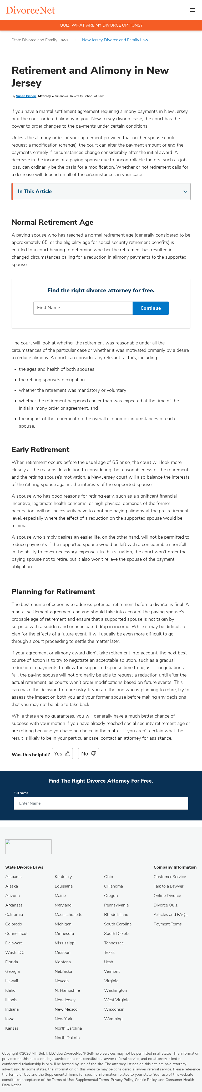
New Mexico (66, 1009)
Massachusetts (68, 914)
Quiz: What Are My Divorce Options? (101, 25)
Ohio (108, 876)
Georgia (12, 971)
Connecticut (16, 933)
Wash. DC (14, 952)
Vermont (112, 971)
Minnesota (64, 933)
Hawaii (11, 981)
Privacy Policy (122, 1079)
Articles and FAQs (171, 914)
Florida (11, 962)
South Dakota (116, 933)
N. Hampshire (67, 990)
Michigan (63, 924)
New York (63, 1018)
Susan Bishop (26, 96)
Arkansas (14, 905)
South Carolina (118, 924)
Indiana (12, 1009)
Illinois (11, 1000)
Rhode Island (116, 914)
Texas (109, 952)
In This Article (35, 191)
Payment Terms (168, 924)
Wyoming (113, 1018)
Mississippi (65, 943)
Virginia (111, 981)
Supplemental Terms (92, 1079)
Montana (63, 962)
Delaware (14, 943)
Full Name (21, 793)
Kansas (12, 1028)
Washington (115, 990)
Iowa (9, 1018)
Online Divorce (167, 895)
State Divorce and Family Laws (40, 40)
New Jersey (65, 1000)
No (84, 753)
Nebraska (63, 971)
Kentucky (63, 876)
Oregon (111, 895)
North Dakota (67, 1037)
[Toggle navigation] (192, 10)
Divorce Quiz (166, 905)
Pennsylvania (116, 905)
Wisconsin (114, 1009)
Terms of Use (63, 1079)
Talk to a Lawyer (168, 886)
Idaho (10, 990)
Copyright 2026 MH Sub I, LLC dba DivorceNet (44, 1053)
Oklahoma (113, 886)
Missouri (62, 952)
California (14, 914)
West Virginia (116, 1000)
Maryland (63, 905)
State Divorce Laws (24, 867)
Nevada (62, 981)
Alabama (13, 876)
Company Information (175, 867)
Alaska (11, 886)
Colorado (13, 924)
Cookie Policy (145, 1079)
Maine (60, 895)
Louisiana (64, 886)
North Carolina (68, 1028)
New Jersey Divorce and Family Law (115, 40)
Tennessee (114, 943)
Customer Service (170, 876)
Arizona (12, 895)
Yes (58, 753)
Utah (108, 962)
